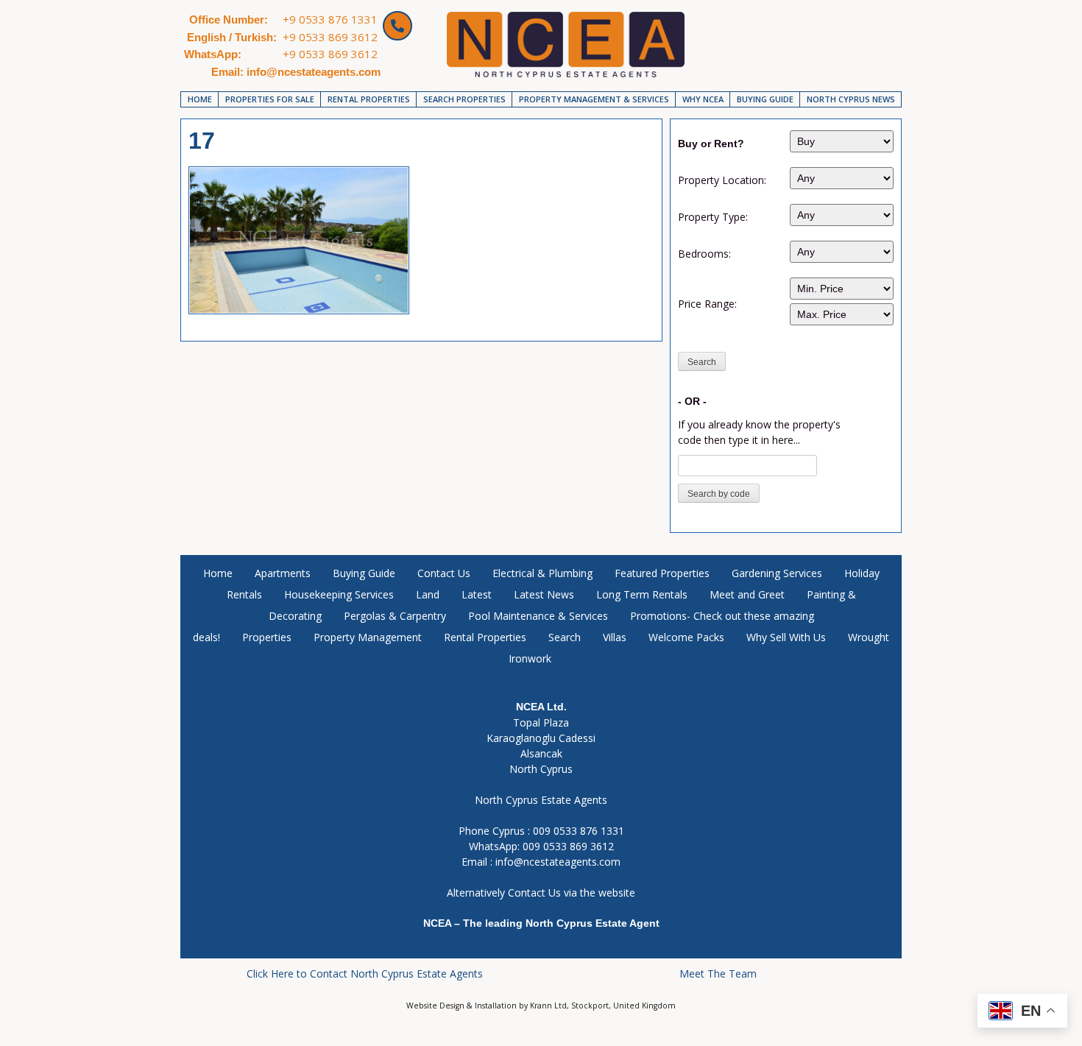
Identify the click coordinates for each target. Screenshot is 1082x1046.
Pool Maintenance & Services (538, 616)
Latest (477, 594)
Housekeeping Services (339, 594)
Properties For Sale (269, 99)
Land (427, 594)
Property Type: (713, 217)
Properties (266, 637)
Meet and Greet (747, 594)
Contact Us (443, 573)
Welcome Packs (686, 637)
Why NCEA (703, 99)
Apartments (283, 573)
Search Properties (464, 99)
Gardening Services (777, 573)
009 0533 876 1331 (578, 831)
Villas (614, 637)
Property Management (368, 637)
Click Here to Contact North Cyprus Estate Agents (365, 973)
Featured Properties (662, 573)
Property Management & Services (594, 99)
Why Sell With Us (786, 637)
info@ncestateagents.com (557, 862)
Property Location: (722, 180)
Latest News (544, 594)
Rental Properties (369, 99)
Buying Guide (765, 99)
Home (200, 99)
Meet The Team (718, 973)
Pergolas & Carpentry (395, 616)
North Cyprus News (851, 99)
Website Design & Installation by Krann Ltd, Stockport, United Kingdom (541, 1005)
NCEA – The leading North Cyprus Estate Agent (541, 923)
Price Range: (707, 304)
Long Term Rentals (641, 594)
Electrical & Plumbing (542, 573)
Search (564, 637)
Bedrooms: (704, 254)
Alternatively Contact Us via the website (541, 893)
